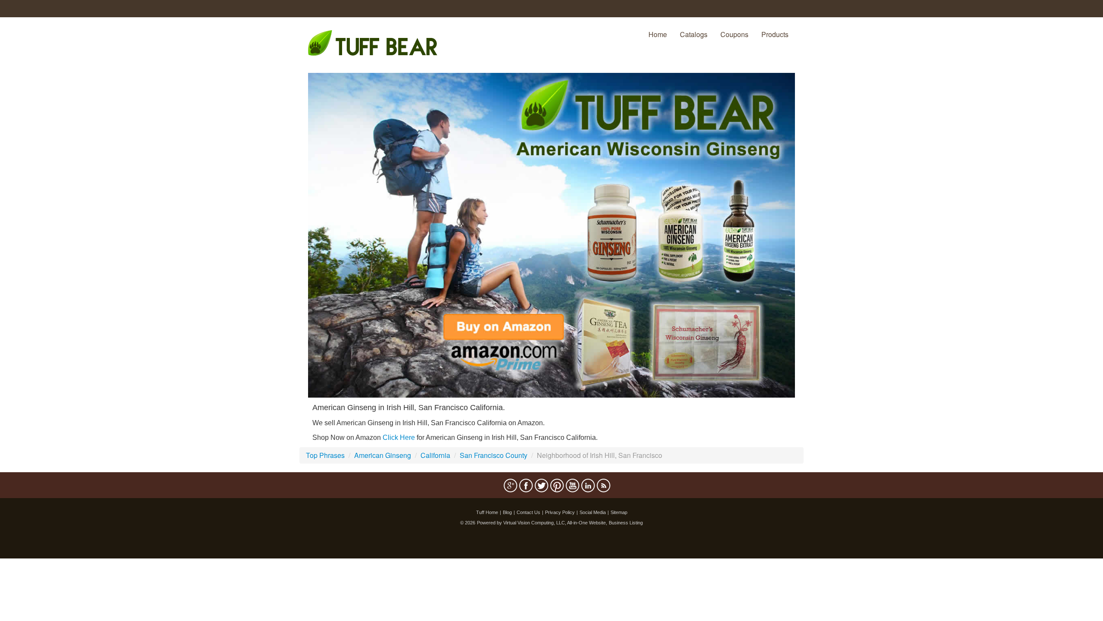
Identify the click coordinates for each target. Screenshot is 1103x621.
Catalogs (693, 34)
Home (657, 34)
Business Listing (626, 522)
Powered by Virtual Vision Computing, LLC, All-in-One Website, (542, 522)
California (435, 455)
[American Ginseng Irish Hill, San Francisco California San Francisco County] (551, 234)
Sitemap (619, 512)
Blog (507, 512)
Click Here (399, 437)
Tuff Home (487, 512)
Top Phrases (325, 455)
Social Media (593, 512)
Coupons (734, 34)
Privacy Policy (560, 512)
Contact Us (528, 512)
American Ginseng (382, 455)
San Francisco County (493, 455)
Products (774, 34)
